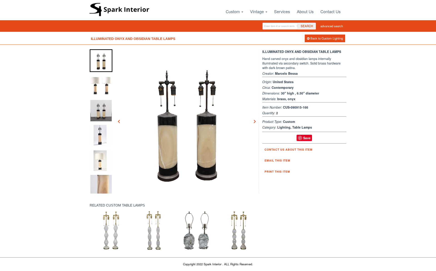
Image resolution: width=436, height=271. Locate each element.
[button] (101, 60)
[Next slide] (255, 121)
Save (307, 138)
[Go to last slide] (119, 121)
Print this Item (277, 171)
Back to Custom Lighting (326, 38)
